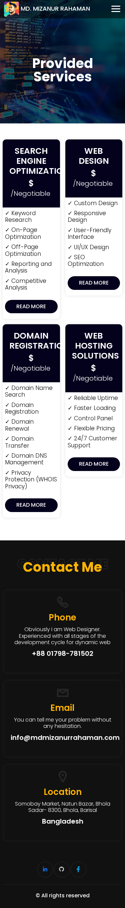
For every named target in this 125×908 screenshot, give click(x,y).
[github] (61, 869)
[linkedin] (45, 869)
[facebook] (78, 869)
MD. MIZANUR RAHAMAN (55, 8)
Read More (31, 306)
